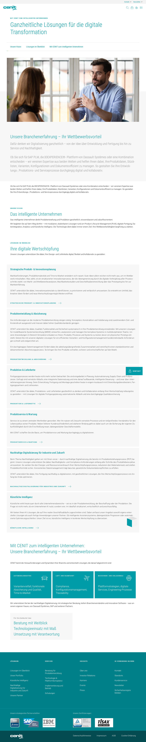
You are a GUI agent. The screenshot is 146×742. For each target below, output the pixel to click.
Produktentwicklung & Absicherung (28, 359)
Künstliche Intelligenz (22, 528)
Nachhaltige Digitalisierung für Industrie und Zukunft (38, 486)
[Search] (127, 7)
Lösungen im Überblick (35, 47)
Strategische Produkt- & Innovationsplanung (33, 303)
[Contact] (132, 7)
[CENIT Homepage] (10, 7)
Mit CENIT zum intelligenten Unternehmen (66, 47)
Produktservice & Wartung (23, 442)
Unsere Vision (15, 47)
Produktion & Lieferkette (22, 404)
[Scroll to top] (141, 737)
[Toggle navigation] (141, 7)
